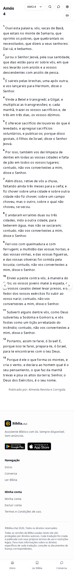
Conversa (11, 473)
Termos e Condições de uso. (23, 511)
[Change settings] (67, 6)
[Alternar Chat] (58, 6)
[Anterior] (5, 285)
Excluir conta (13, 505)
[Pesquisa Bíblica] (49, 6)
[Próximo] (69, 285)
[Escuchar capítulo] (67, 15)
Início (8, 467)
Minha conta (13, 499)
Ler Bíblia (11, 480)
